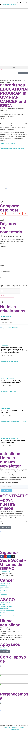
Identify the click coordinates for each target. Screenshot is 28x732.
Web (1, 278)
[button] (14, 67)
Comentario (3, 246)
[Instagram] (13, 556)
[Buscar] (2, 70)
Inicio (1, 79)
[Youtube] (5, 556)
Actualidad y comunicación (10, 79)
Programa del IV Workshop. (7, 143)
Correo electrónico (5, 271)
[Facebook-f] (2, 556)
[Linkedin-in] (9, 556)
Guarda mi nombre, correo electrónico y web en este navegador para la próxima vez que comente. (14, 286)
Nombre (2, 265)
